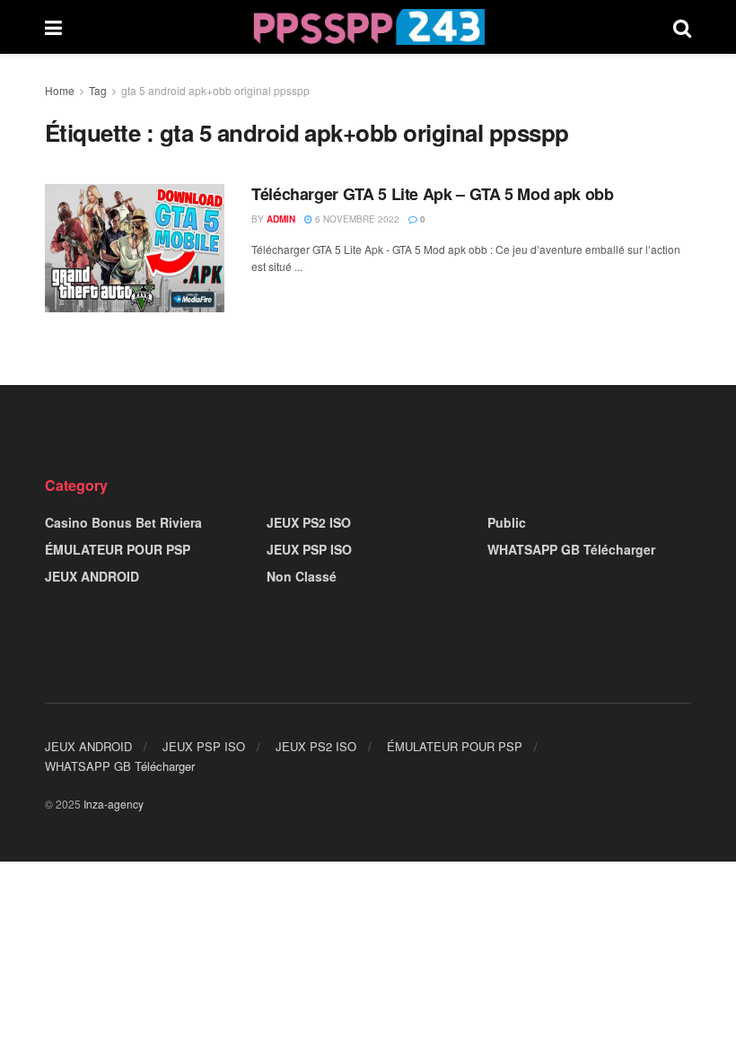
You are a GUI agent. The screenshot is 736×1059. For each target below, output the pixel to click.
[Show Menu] (53, 27)
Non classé (302, 576)
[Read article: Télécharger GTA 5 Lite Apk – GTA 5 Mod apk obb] (134, 248)
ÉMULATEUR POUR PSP (117, 549)
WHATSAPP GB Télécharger (571, 549)
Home (59, 90)
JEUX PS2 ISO (309, 522)
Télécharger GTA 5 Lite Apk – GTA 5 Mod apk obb (432, 194)
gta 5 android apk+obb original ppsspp (215, 90)
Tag (98, 90)
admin (281, 219)
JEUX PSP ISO (309, 549)
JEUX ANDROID (92, 576)
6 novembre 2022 (355, 219)
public (506, 522)
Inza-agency (113, 803)
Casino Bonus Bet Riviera (123, 522)
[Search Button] (682, 27)
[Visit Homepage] (367, 27)
